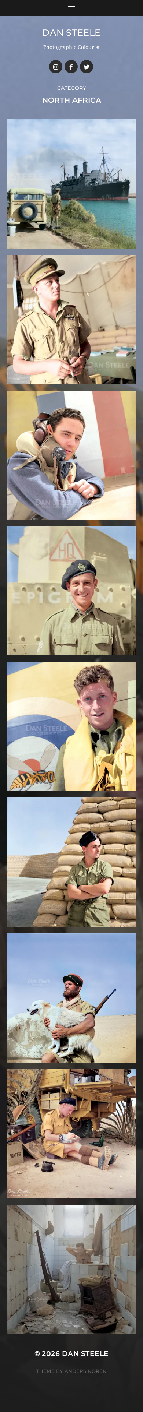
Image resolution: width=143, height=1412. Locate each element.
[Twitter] (86, 66)
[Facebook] (71, 66)
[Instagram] (55, 66)
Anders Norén (86, 1371)
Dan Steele (71, 32)
